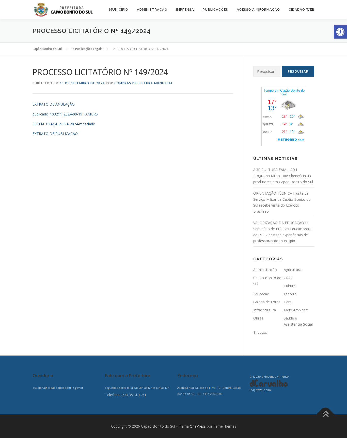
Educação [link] (261, 294)
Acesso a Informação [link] (258, 9)
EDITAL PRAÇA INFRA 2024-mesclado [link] (64, 124)
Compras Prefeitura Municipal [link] (143, 83)
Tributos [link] (260, 332)
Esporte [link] (290, 294)
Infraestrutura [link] (264, 310)
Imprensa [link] (185, 9)
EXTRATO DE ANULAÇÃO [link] (54, 104)
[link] (340, 32)
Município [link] (118, 9)
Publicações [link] (215, 9)
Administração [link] (152, 9)
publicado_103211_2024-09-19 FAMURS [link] (65, 114)
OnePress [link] (198, 426)
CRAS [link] (288, 277)
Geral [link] (288, 301)
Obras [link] (258, 318)
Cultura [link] (289, 285)
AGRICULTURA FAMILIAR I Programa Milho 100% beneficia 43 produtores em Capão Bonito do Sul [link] (283, 175)
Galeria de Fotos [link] (266, 301)
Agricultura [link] (292, 269)
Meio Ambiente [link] (296, 310)
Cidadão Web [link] (301, 9)
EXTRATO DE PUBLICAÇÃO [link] (55, 133)
